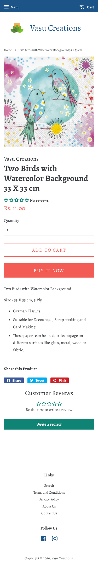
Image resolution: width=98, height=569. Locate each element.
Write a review (49, 424)
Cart (90, 7)
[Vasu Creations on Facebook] (44, 539)
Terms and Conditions (49, 492)
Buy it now (49, 270)
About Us (49, 506)
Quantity (11, 220)
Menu (15, 7)
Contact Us (49, 513)
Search (49, 485)
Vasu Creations (55, 28)
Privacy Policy (49, 499)
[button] (16, 200)
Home (8, 50)
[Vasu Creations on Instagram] (54, 539)
